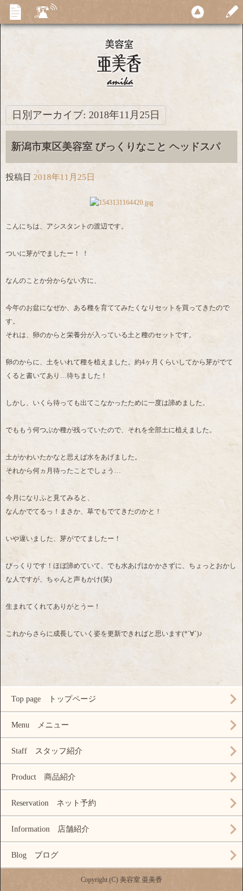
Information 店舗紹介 (50, 829)
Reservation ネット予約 (53, 803)
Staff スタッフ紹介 (47, 751)
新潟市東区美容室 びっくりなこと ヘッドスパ (115, 146)
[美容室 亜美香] (121, 62)
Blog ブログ (34, 855)
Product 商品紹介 (43, 777)
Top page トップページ (53, 699)
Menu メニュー (40, 725)
